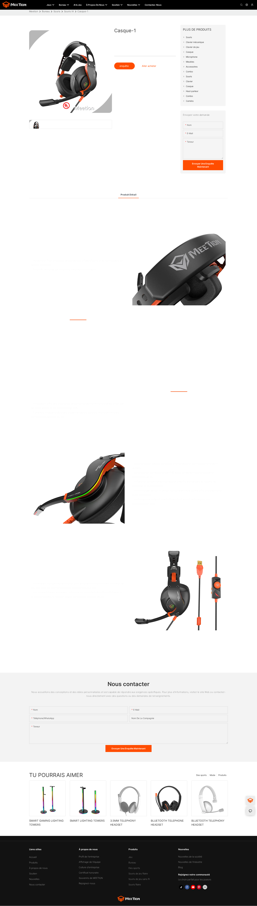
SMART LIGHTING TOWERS (87, 820)
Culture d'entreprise (89, 867)
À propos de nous (38, 868)
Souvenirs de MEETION (91, 878)
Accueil (33, 857)
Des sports (201, 775)
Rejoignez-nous (87, 883)
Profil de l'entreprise (89, 856)
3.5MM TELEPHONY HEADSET (123, 822)
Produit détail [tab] (128, 194)
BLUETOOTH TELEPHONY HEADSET (207, 822)
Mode (212, 775)
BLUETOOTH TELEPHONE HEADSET (167, 822)
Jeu (130, 857)
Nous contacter (37, 884)
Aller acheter (149, 65)
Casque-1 (82, 11)
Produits (222, 775)
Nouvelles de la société (190, 856)
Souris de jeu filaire (138, 873)
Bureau (46, 11)
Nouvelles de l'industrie (190, 862)
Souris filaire (134, 884)
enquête (124, 65)
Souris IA (69, 11)
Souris (57, 11)
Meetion (33, 11)
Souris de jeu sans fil (139, 879)
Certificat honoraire (89, 872)
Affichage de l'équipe (90, 862)
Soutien (33, 873)
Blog (180, 867)
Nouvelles (34, 879)
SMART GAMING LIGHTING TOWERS (46, 822)
